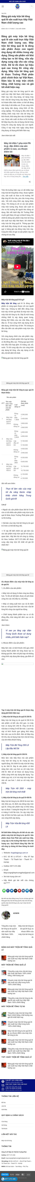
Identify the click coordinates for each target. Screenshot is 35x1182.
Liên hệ (3, 1106)
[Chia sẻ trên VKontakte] (23, 891)
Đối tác (3, 1102)
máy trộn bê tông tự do (12, 903)
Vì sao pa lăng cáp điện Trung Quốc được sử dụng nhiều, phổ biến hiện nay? (18, 633)
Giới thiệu (4, 1109)
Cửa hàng (4, 1121)
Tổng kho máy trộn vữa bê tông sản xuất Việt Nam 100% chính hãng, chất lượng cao (20, 973)
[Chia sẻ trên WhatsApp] (4, 891)
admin (24, 28)
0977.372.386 (10, 1179)
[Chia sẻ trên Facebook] (8, 891)
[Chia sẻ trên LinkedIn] (27, 891)
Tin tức (3, 13)
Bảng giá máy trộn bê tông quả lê (11, 900)
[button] (2, 6)
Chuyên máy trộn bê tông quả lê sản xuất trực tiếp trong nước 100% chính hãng (20, 982)
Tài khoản (4, 1128)
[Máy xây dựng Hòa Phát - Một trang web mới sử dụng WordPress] (17, 6)
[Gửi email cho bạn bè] (15, 891)
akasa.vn (24, 1178)
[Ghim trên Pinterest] (19, 891)
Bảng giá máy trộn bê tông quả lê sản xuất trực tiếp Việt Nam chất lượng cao (20, 958)
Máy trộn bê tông (6, 1140)
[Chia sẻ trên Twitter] (11, 891)
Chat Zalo (5, 1174)
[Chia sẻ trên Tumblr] (31, 891)
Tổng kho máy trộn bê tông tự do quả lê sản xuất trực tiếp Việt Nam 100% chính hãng (9, 931)
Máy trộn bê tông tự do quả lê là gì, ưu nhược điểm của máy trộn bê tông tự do (26, 931)
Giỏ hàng (4, 1125)
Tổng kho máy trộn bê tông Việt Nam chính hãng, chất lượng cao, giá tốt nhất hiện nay (20, 1015)
